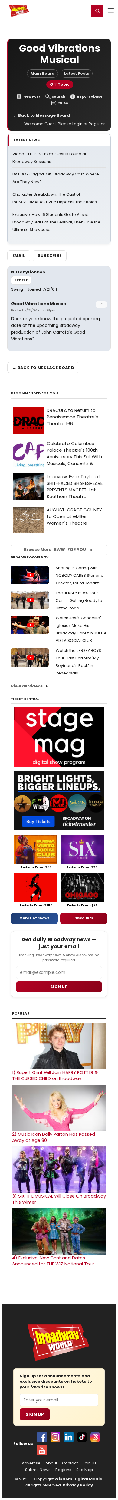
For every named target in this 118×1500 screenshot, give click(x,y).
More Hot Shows (34, 918)
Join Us (90, 1463)
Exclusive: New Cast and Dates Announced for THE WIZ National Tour (53, 1261)
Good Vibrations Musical (39, 304)
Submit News (38, 1470)
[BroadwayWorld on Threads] (95, 1437)
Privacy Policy (78, 1485)
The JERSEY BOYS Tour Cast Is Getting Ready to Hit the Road (79, 600)
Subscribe (50, 255)
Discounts (83, 918)
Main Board (42, 73)
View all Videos (27, 686)
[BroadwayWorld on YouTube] (42, 1450)
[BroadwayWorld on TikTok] (82, 1437)
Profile (21, 280)
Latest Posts (76, 73)
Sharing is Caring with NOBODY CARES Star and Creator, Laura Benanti (79, 575)
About (51, 1463)
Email (18, 255)
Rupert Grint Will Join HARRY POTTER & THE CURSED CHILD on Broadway (55, 1075)
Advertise (31, 1463)
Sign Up (35, 1414)
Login (82, 10)
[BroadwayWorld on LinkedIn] (68, 1437)
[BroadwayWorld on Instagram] (55, 1437)
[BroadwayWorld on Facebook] (42, 1437)
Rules (62, 103)
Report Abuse (90, 97)
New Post (32, 97)
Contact (70, 1463)
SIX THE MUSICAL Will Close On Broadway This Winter (59, 1199)
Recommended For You (34, 393)
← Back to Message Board (41, 115)
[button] (97, 11)
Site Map (84, 1470)
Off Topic (60, 84)
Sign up (59, 987)
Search (58, 97)
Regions (63, 1470)
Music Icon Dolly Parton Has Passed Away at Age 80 (53, 1137)
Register (65, 10)
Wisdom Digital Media (78, 1479)
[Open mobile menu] (111, 11)
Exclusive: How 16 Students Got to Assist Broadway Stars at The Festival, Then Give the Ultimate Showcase (56, 222)
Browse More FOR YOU (55, 549)
